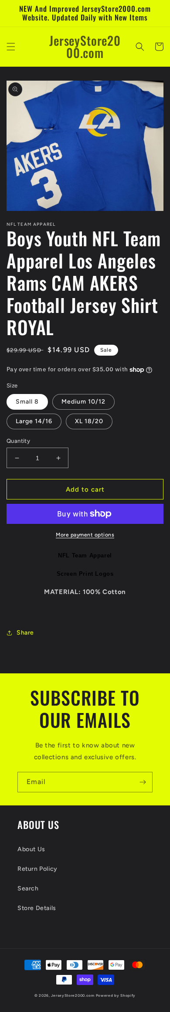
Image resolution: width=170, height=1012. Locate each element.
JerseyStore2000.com (72, 995)
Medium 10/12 (83, 401)
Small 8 (27, 401)
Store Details (36, 908)
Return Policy (37, 869)
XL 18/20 (89, 421)
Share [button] (25, 632)
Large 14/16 (34, 421)
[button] (10, 46)
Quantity (18, 441)
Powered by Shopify (116, 995)
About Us (31, 849)
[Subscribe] (142, 782)
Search (28, 888)
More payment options (85, 535)
